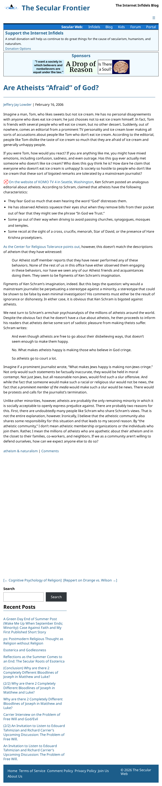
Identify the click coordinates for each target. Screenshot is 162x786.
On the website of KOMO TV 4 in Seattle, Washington (51, 182)
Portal (151, 27)
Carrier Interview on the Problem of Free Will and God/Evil (31, 716)
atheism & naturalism (20, 451)
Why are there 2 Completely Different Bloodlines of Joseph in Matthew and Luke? (33, 703)
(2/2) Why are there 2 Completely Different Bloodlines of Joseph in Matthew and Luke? (29, 688)
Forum (135, 27)
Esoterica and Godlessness (24, 650)
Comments (50, 451)
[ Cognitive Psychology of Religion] (32, 580)
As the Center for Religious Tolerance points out (41, 246)
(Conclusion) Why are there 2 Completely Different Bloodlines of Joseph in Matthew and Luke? (30, 672)
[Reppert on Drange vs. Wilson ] (90, 580)
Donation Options (18, 49)
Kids (121, 27)
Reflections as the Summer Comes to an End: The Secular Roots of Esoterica (34, 659)
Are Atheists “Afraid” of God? (51, 87)
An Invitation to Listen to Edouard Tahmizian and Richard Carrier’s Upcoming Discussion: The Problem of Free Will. (34, 752)
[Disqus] (79, 515)
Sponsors (81, 55)
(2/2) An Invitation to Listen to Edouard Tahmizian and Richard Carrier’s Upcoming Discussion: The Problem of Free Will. (34, 732)
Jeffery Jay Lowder (17, 104)
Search (9, 589)
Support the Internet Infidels (34, 33)
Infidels (94, 27)
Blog (109, 27)
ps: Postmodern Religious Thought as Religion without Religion (33, 641)
